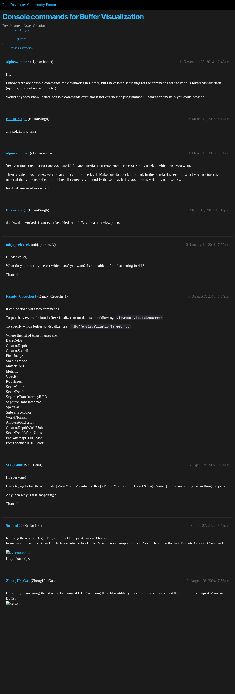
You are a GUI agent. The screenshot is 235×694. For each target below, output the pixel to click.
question (22, 39)
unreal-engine (21, 30)
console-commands (22, 47)
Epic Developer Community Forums (29, 5)
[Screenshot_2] (18, 552)
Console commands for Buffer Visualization (73, 16)
